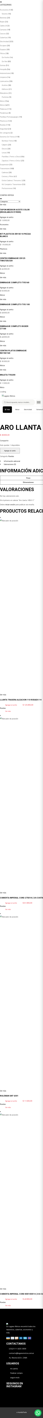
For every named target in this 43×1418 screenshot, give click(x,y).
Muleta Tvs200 (7, 375)
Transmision (4, 168)
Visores (4, 14)
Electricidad (4, 41)
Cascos (3, 33)
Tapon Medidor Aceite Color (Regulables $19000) (15, 210)
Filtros (2, 53)
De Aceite (5, 57)
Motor (2, 105)
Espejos (3, 49)
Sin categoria (5, 133)
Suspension (4, 164)
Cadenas (5, 172)
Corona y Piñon (7, 176)
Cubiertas (3, 37)
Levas (4, 152)
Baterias (3, 18)
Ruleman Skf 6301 (9, 1096)
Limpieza (3, 77)
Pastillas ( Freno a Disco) (11, 156)
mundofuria (22, 1412)
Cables (2, 26)
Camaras (3, 30)
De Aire (4, 61)
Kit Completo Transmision (12, 184)
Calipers (5, 145)
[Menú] (38, 402)
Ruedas (3, 125)
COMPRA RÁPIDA (7, 195)
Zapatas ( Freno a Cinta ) (11, 161)
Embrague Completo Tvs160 (14, 282)
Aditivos (5, 89)
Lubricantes (4, 81)
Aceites (5, 85)
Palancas (3, 109)
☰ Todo (7, 409)
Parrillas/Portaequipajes (9, 117)
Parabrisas (4, 113)
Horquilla (3, 69)
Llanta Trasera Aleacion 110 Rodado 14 (20, 700)
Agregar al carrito (6, 217)
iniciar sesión (10, 504)
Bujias (2, 22)
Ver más (8, 711)
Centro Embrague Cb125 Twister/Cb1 (12, 259)
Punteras (5, 97)
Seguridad (4, 129)
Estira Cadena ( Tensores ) (12, 180)
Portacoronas (7, 188)
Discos (4, 149)
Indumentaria (5, 73)
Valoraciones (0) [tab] (10, 464)
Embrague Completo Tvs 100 (15, 304)
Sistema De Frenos (7, 137)
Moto (2, 101)
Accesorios (4, 10)
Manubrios (4, 93)
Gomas (3, 65)
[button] (38, 1412)
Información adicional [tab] (12, 461)
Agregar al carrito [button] (11, 705)
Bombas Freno (7, 141)
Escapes (3, 45)
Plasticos (3, 121)
